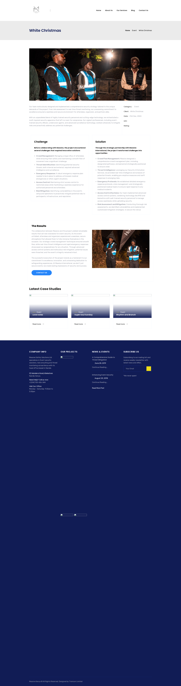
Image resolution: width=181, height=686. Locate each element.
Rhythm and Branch (126, 314)
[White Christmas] (67, 434)
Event (136, 107)
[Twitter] (127, 379)
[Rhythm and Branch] (80, 592)
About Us (109, 10)
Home (98, 10)
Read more (37, 324)
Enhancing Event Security (102, 375)
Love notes (38, 314)
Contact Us (143, 10)
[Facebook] (124, 379)
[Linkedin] (132, 379)
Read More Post (98, 388)
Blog (133, 10)
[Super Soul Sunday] (67, 592)
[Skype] (130, 379)
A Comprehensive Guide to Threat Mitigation (103, 358)
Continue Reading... (100, 367)
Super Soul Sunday (83, 314)
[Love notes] (78, 360)
